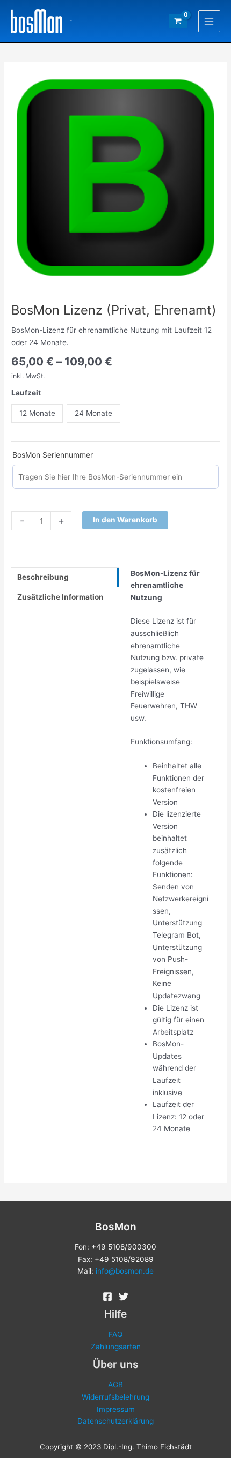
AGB (115, 1384)
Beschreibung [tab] (43, 577)
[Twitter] (123, 1297)
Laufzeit (26, 392)
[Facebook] (107, 1297)
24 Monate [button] (93, 413)
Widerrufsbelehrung (115, 1397)
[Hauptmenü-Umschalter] (209, 21)
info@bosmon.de (125, 1271)
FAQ (115, 1334)
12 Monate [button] (37, 413)
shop (71, 20)
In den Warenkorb (125, 519)
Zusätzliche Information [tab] (60, 597)
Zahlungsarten (116, 1346)
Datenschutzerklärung (115, 1421)
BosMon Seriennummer (52, 454)
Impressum (116, 1409)
